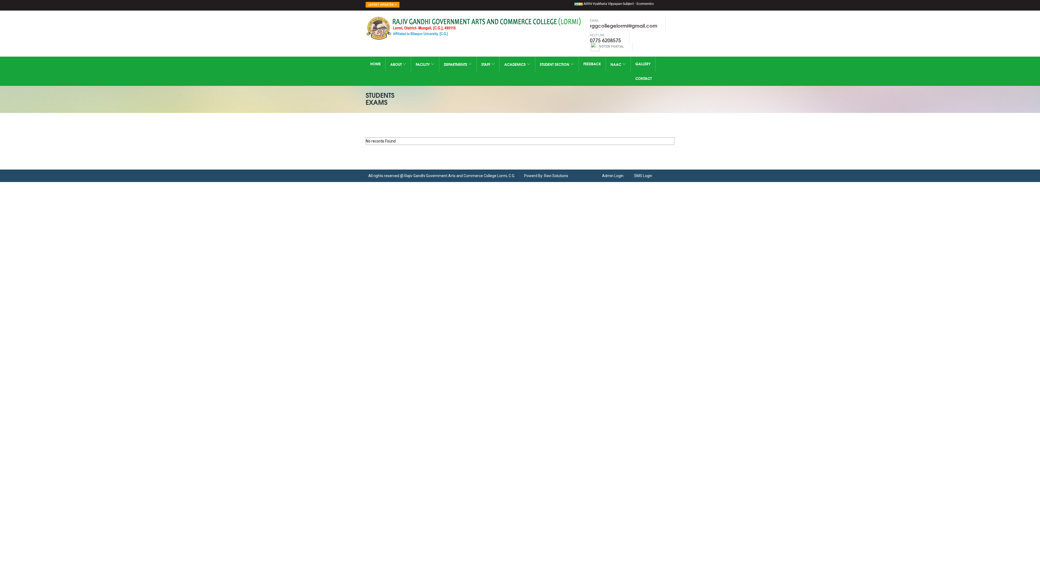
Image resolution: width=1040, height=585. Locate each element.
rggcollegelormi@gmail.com (623, 25)
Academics (515, 64)
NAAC (616, 64)
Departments (456, 64)
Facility (423, 64)
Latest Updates (381, 4)
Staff (486, 64)
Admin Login (612, 176)
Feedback (592, 63)
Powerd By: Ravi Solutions (546, 176)
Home (375, 63)
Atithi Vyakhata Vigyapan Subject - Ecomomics (608, 4)
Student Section (555, 64)
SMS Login (643, 176)
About (396, 64)
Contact (643, 78)
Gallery (643, 63)
